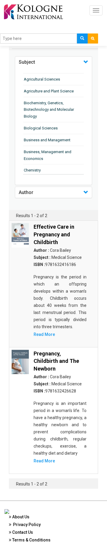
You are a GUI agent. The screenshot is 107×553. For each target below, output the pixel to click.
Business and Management (47, 140)
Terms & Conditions (31, 540)
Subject (27, 62)
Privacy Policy (26, 524)
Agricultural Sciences (42, 79)
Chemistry (32, 170)
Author (26, 192)
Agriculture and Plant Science (49, 91)
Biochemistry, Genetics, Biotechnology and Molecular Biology (49, 110)
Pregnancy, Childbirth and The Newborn (56, 361)
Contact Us (22, 532)
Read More (44, 334)
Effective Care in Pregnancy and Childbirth (54, 234)
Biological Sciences (41, 128)
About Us (20, 516)
